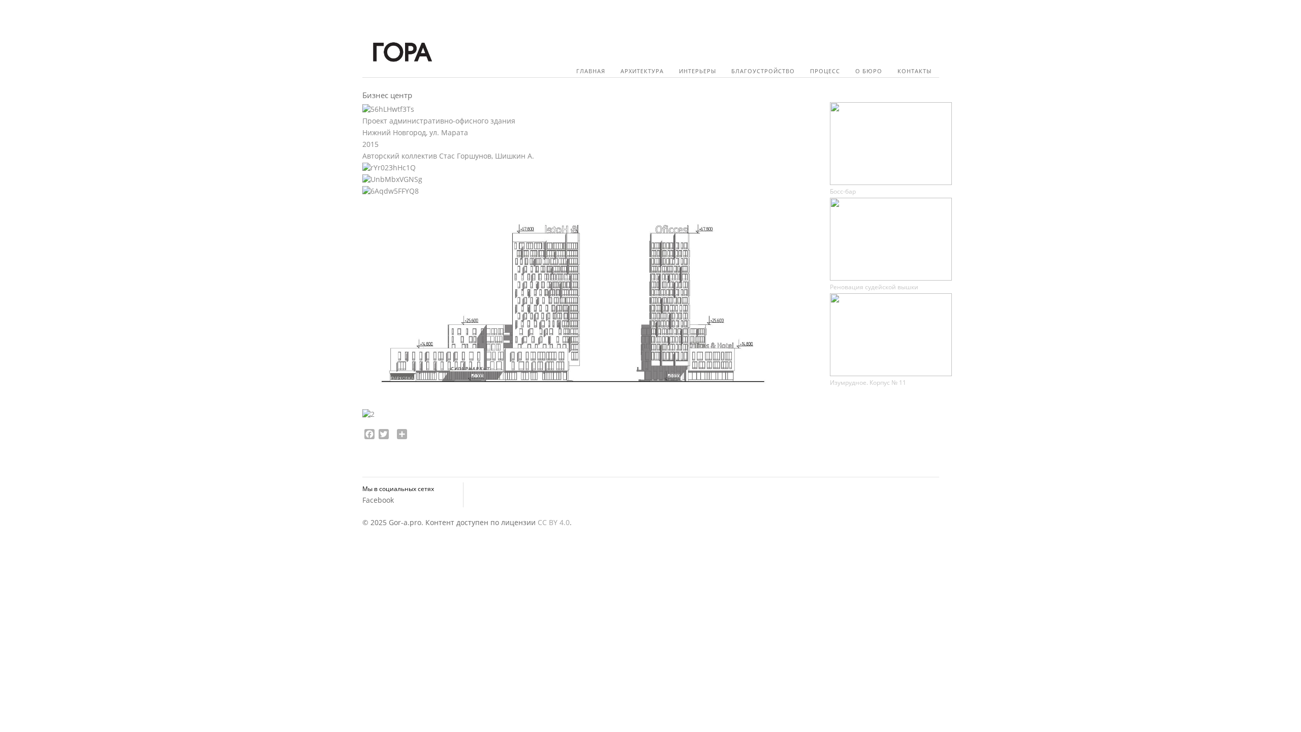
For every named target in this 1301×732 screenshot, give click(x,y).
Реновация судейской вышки (874, 287)
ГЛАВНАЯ (590, 71)
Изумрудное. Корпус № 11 (868, 382)
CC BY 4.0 (554, 522)
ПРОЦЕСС (825, 71)
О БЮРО (868, 71)
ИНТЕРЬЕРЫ (697, 71)
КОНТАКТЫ (914, 71)
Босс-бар (843, 191)
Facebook (378, 500)
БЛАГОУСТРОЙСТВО (763, 71)
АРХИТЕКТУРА (642, 71)
